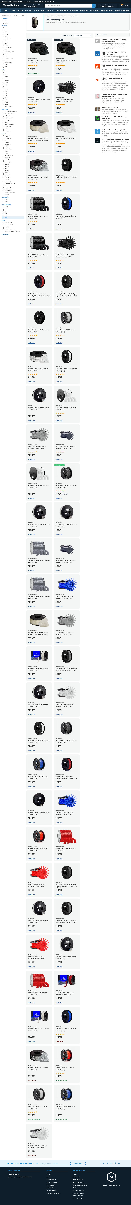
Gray (6, 74)
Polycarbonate (9, 58)
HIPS (6, 56)
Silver (6, 102)
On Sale (65, 35)
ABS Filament (84, 10)
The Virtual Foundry (10, 188)
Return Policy (78, 1190)
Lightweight (8, 126)
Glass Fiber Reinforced (11, 113)
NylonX (7, 170)
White (6, 76)
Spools (7, 201)
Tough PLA (8, 38)
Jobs (74, 1188)
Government (52, 1190)
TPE (6, 67)
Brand (3, 134)
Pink (6, 91)
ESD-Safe (7, 116)
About (75, 1174)
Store (52, 16)
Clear (6, 98)
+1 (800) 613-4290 (48, 1)
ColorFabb (7, 144)
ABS (6, 30)
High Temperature (9, 124)
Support (50, 1188)
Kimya (6, 153)
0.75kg (6, 209)
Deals (3, 220)
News (49, 1177)
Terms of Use (78, 1196)
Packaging (5, 197)
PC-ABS (7, 60)
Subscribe (78, 1163)
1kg (6, 211)
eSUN (6, 147)
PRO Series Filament (107, 10)
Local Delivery (78, 1182)
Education (51, 1185)
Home (47, 16)
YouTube (119, 1163)
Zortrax (7, 194)
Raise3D (7, 179)
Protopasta (8, 175)
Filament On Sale (9, 229)
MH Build (7, 157)
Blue (6, 87)
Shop (49, 1174)
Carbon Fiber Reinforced (11, 111)
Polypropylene (8, 62)
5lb (5, 215)
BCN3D (7, 142)
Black (6, 72)
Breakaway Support (10, 51)
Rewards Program (80, 1185)
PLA (6, 28)
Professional (52, 1182)
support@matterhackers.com (20, 1177)
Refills (6, 199)
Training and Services (62, 10)
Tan (6, 95)
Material (4, 26)
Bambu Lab (50, 10)
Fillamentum (8, 149)
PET (6, 32)
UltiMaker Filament (10, 192)
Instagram (107, 1163)
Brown (6, 93)
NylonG (7, 166)
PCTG (6, 36)
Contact (76, 1177)
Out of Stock (59, 1042)
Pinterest (115, 1163)
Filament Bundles (9, 224)
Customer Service (38, 1)
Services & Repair (53, 1193)
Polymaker (8, 177)
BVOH (6, 54)
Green (6, 85)
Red (6, 78)
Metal (6, 45)
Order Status (78, 1180)
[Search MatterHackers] (94, 6)
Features (4, 109)
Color (3, 70)
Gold (6, 100)
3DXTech (7, 136)
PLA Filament (74, 10)
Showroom (51, 1180)
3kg (6, 213)
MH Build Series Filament (122, 10)
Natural (7, 104)
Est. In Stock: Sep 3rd (33, 73)
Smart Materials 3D (10, 183)
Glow (6, 122)
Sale (13, 10)
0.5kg (6, 206)
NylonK (7, 168)
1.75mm (7, 20)
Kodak (6, 151)
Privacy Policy (78, 1193)
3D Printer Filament (39, 10)
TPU (6, 64)
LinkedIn (111, 1163)
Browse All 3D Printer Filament (12, 15)
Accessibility (78, 1198)
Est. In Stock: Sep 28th (61, 1080)
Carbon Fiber (8, 47)
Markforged (8, 162)
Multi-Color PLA (9, 106)
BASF (6, 140)
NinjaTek (7, 164)
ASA (6, 41)
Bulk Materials (9, 222)
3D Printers (28, 10)
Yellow (6, 82)
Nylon (6, 43)
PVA (6, 49)
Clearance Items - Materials (12, 231)
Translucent (8, 131)
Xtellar (6, 186)
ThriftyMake (8, 190)
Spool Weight (6, 204)
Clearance (7, 227)
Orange (7, 80)
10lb (6, 217)
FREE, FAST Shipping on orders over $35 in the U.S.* (16, 1)
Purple (6, 89)
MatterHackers (9, 155)
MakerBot (7, 160)
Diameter (4, 18)
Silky (6, 129)
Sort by (71, 35)
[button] (33, 6)
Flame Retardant (9, 118)
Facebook (100, 1163)
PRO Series (8, 173)
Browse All (5, 235)
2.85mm (7, 23)
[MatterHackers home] (11, 5)
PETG (6, 34)
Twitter (104, 1163)
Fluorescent (8, 120)
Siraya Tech (8, 181)
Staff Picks (20, 10)
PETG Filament (94, 10)
